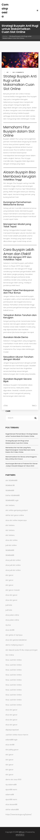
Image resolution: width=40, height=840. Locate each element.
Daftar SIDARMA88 (13, 495)
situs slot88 (10, 630)
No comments (18, 72)
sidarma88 (10, 794)
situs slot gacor (11, 595)
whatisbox (20, 835)
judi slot (12, 208)
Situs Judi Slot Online (14, 660)
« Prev (5, 405)
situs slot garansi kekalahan (16, 640)
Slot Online (10, 655)
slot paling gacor (12, 750)
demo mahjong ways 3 (14, 645)
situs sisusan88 (11, 804)
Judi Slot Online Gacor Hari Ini (17, 735)
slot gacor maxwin (13, 590)
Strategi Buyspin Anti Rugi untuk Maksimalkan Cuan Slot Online (17, 442)
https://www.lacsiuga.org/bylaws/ (19, 814)
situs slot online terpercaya (16, 520)
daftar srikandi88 (12, 809)
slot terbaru (10, 505)
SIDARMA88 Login (12, 500)
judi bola (9, 605)
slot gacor (9, 575)
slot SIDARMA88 (11, 480)
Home (5, 36)
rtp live (8, 625)
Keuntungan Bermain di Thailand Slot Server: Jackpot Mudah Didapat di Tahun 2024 (22, 465)
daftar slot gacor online (15, 515)
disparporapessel (12, 730)
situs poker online (12, 615)
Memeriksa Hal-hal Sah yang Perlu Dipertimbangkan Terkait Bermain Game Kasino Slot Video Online (20, 450)
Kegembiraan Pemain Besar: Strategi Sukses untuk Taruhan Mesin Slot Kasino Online (22, 435)
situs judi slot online (13, 560)
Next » (34, 405)
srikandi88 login (11, 740)
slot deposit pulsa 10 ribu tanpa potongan (22, 650)
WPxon (21, 832)
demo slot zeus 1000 (13, 779)
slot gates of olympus (14, 635)
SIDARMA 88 (10, 485)
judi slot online (11, 545)
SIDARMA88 (10, 490)
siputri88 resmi (11, 789)
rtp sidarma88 (11, 785)
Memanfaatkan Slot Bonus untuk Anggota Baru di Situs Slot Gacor (21, 458)
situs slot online (11, 540)
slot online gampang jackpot (17, 510)
